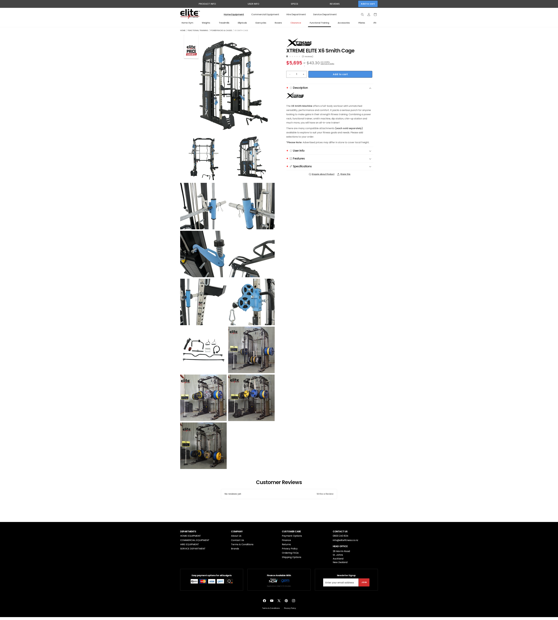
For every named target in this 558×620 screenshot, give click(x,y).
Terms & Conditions (242, 544)
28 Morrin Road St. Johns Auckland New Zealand (341, 557)
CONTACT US (340, 531)
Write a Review (325, 494)
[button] (362, 14)
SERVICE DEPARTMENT (192, 548)
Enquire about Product (323, 174)
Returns (286, 544)
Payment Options (292, 536)
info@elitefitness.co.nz (345, 540)
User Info (253, 4)
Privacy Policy (290, 548)
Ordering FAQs (290, 552)
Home (182, 30)
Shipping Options (291, 557)
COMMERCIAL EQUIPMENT (194, 540)
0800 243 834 (340, 536)
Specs (294, 4)
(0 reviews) (307, 56)
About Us (236, 536)
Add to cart (368, 3)
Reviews (335, 4)
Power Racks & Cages (221, 30)
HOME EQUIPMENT (190, 536)
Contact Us (237, 540)
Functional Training (198, 30)
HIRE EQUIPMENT (189, 544)
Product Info (207, 4)
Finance (286, 540)
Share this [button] (345, 174)
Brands (235, 548)
